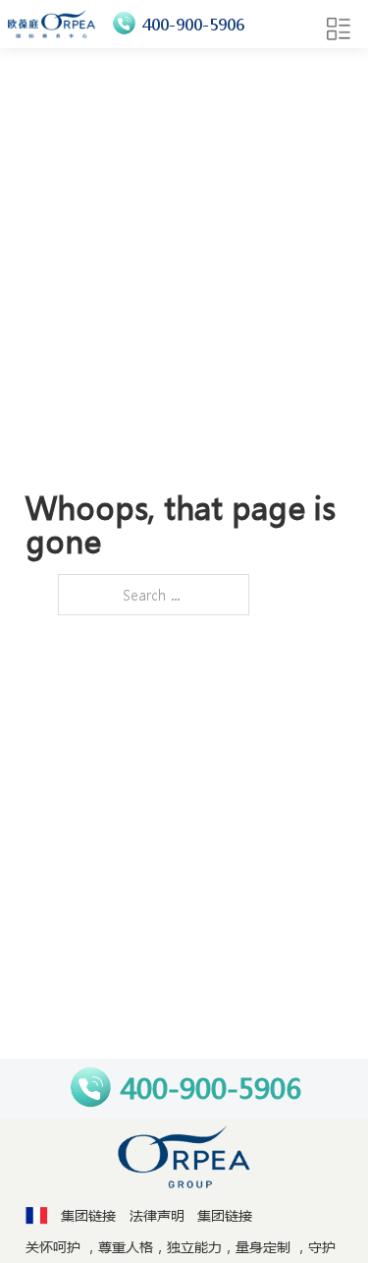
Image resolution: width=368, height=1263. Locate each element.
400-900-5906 (193, 24)
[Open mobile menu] (338, 29)
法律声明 (157, 1215)
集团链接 (88, 1215)
